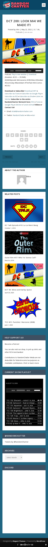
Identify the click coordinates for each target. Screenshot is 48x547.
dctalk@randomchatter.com (22, 111)
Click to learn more (31, 363)
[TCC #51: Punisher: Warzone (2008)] (24, 307)
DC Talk (36, 29)
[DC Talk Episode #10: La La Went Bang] (24, 210)
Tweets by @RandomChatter (16, 442)
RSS (32, 102)
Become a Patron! (12, 344)
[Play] (8, 71)
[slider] (39, 70)
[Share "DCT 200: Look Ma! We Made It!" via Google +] (17, 135)
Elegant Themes (19, 541)
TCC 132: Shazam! (13, 381)
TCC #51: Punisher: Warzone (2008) (20, 322)
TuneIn (25, 105)
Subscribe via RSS (11, 96)
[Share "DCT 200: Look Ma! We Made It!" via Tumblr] (21, 135)
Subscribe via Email (27, 96)
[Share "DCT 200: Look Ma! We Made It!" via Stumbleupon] (40, 135)
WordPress (41, 541)
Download (32, 74)
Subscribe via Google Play (31, 93)
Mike (18, 29)
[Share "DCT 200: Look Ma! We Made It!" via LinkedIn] (31, 135)
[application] (24, 70)
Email (32, 105)
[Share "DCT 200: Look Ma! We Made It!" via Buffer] (35, 135)
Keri (33, 115)
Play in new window (19, 74)
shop (23, 349)
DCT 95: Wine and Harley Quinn (18, 290)
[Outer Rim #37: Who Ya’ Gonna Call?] (24, 242)
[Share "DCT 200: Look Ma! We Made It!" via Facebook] (7, 135)
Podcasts (19, 32)
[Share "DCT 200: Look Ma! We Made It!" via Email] (21, 139)
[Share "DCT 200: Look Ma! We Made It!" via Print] (26, 139)
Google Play (9, 105)
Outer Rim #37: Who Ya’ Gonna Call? (20, 257)
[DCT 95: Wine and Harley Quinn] (24, 275)
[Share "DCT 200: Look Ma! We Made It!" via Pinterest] (26, 135)
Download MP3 (31, 91)
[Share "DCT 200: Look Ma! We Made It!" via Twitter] (12, 135)
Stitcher (18, 105)
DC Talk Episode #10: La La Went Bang (21, 225)
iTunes (38, 102)
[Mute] (34, 71)
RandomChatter (19, 115)
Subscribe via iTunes (12, 93)
